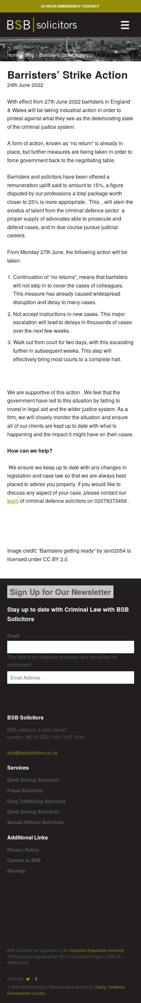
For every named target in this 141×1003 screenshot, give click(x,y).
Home (13, 54)
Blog (29, 54)
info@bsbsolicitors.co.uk (32, 752)
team (13, 500)
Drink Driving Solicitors (33, 780)
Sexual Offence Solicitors (35, 822)
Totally (100, 987)
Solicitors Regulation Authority (97, 950)
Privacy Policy (23, 849)
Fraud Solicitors (25, 790)
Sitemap (16, 870)
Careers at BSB (24, 860)
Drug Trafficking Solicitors (36, 801)
